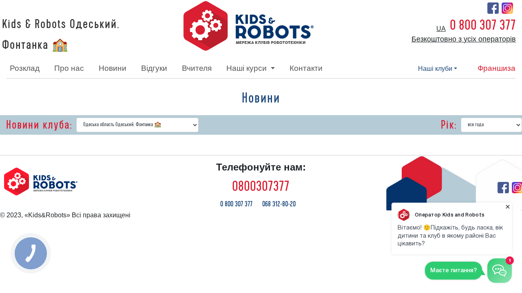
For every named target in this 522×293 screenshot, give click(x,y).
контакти (306, 68)
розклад (25, 68)
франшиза (496, 68)
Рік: (449, 125)
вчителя (197, 68)
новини (112, 68)
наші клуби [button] (435, 68)
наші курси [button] (247, 68)
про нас (69, 68)
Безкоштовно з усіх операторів (463, 39)
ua (441, 28)
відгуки (154, 68)
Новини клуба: (39, 125)
